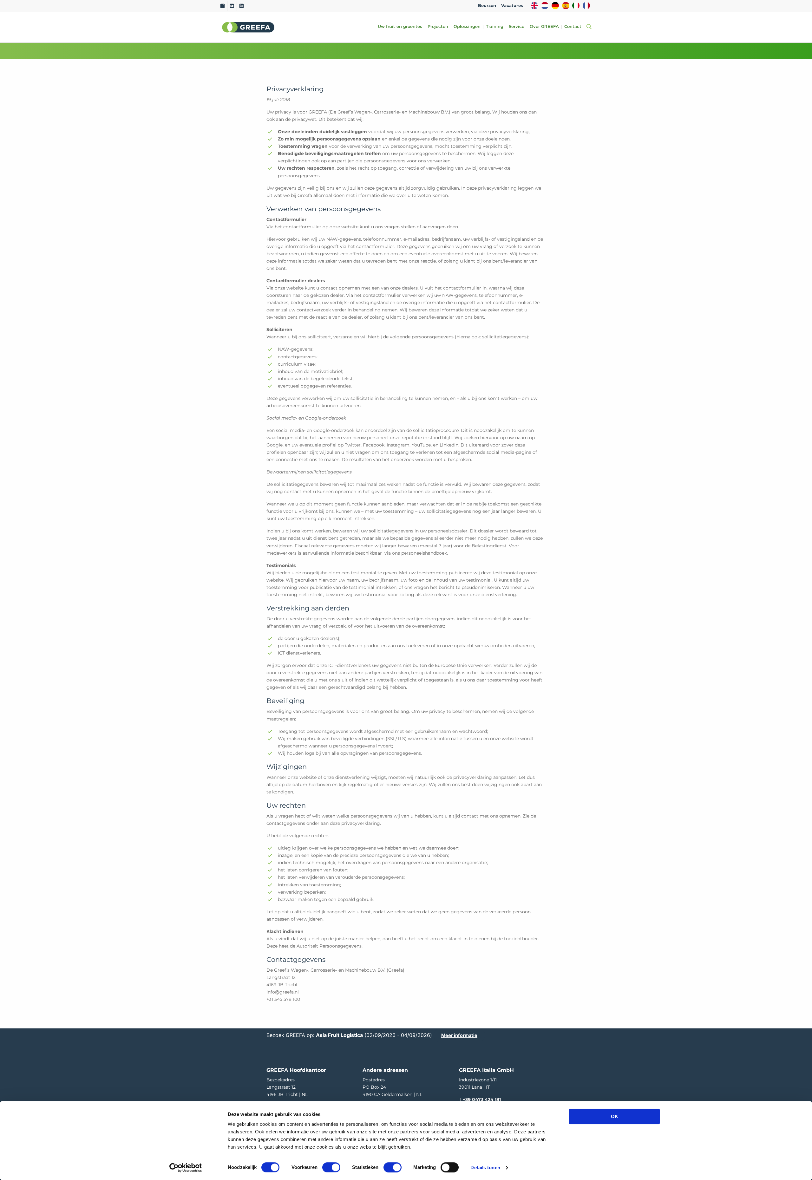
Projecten (438, 27)
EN (534, 5)
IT (576, 5)
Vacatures (512, 5)
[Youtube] (232, 6)
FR (586, 5)
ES (565, 5)
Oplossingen (467, 27)
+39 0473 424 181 (482, 1099)
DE (555, 5)
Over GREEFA (544, 27)
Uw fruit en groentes (400, 27)
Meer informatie (459, 1035)
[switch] (331, 1167)
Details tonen (485, 1167)
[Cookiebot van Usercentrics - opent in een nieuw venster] (185, 1167)
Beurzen (487, 5)
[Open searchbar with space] (588, 27)
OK (614, 1116)
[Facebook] (222, 6)
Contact (572, 27)
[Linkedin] (241, 6)
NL (544, 5)
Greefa (248, 27)
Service (516, 27)
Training (494, 27)
